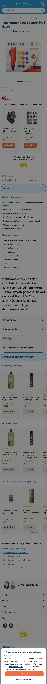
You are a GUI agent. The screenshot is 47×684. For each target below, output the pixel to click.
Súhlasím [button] (24, 674)
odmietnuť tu (16, 667)
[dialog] (23, 666)
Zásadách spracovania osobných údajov (20, 669)
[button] (23, 679)
